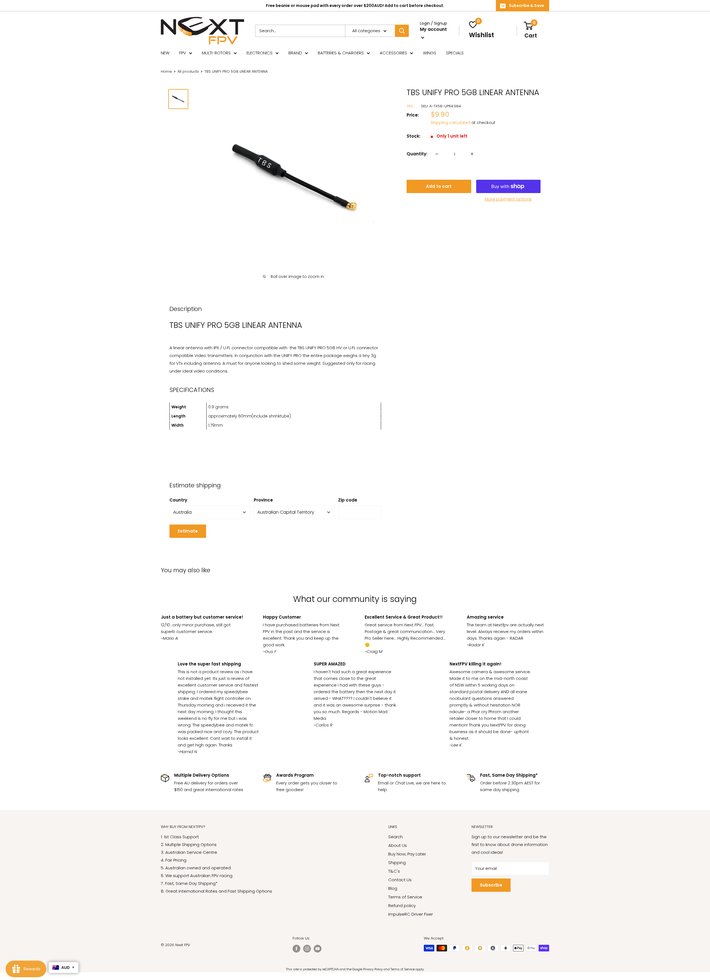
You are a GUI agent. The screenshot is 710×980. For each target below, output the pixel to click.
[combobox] (300, 31)
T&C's (394, 871)
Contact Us (400, 880)
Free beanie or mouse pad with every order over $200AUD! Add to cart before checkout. (355, 5)
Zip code (347, 500)
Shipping (397, 862)
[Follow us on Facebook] (296, 949)
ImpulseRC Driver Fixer (410, 914)
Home (166, 71)
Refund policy (402, 905)
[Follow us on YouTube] (317, 949)
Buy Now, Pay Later (407, 854)
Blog (392, 888)
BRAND (295, 53)
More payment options (508, 199)
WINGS (429, 53)
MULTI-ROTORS (216, 53)
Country (178, 500)
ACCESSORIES (393, 53)
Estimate (188, 531)
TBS (410, 106)
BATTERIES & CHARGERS (341, 53)
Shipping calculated (450, 122)
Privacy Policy (373, 969)
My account (433, 29)
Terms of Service (405, 897)
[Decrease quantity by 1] (437, 154)
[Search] (402, 31)
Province (263, 500)
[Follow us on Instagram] (307, 949)
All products (188, 71)
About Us (397, 845)
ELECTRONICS (260, 53)
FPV (182, 53)
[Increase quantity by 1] (472, 154)
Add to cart (439, 186)
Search (395, 837)
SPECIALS (455, 53)
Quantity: (417, 154)
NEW (165, 53)
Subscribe (491, 885)
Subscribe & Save (526, 5)
